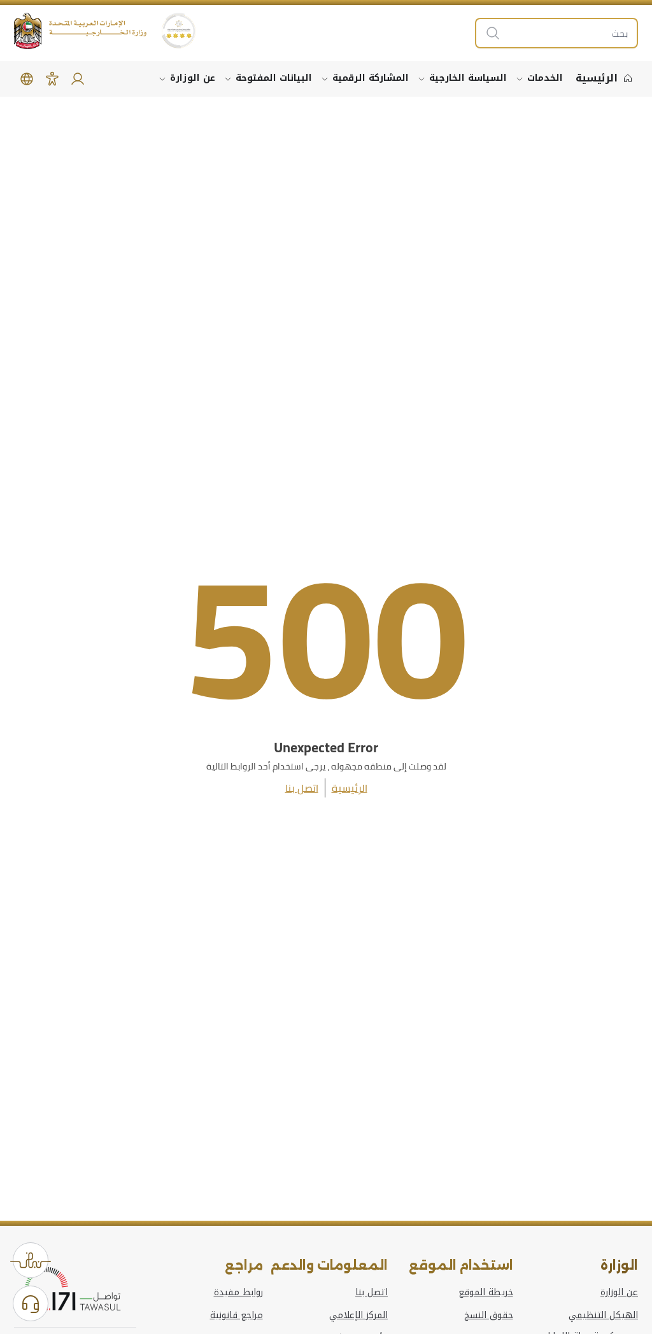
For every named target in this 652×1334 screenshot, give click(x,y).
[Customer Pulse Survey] (30, 1260)
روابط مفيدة (238, 1292)
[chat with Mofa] (30, 1303)
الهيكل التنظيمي (603, 1315)
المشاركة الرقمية (370, 78)
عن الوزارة (192, 78)
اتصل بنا (301, 787)
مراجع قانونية (236, 1315)
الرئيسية (349, 787)
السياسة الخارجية (468, 78)
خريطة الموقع (485, 1292)
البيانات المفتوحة (274, 78)
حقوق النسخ (488, 1315)
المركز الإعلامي (358, 1315)
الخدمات (545, 78)
